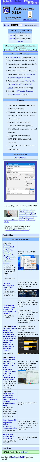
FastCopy (18, 1)
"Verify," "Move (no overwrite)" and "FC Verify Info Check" (22, 84)
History (20, 41)
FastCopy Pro (7, 1)
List (20, 25)
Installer (12, 35)
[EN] (32, 3)
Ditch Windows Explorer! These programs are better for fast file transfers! (9, 309)
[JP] (28, 3)
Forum (6, 25)
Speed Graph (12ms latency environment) (17, 230)
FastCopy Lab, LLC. (18, 457)
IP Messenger (28, 1)
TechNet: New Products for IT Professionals (8, 436)
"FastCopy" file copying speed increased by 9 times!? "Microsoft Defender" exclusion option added (10, 399)
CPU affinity (20, 91)
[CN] (37, 3)
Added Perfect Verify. (15, 57)
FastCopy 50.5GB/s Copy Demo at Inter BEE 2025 (8, 286)
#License (22, 157)
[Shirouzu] (6, 3)
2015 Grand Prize (30, 20)
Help (16, 157)
